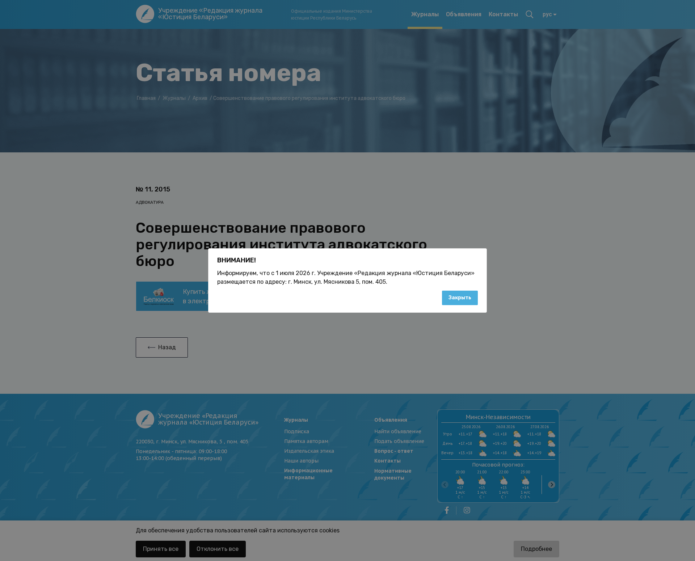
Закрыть (459, 298)
